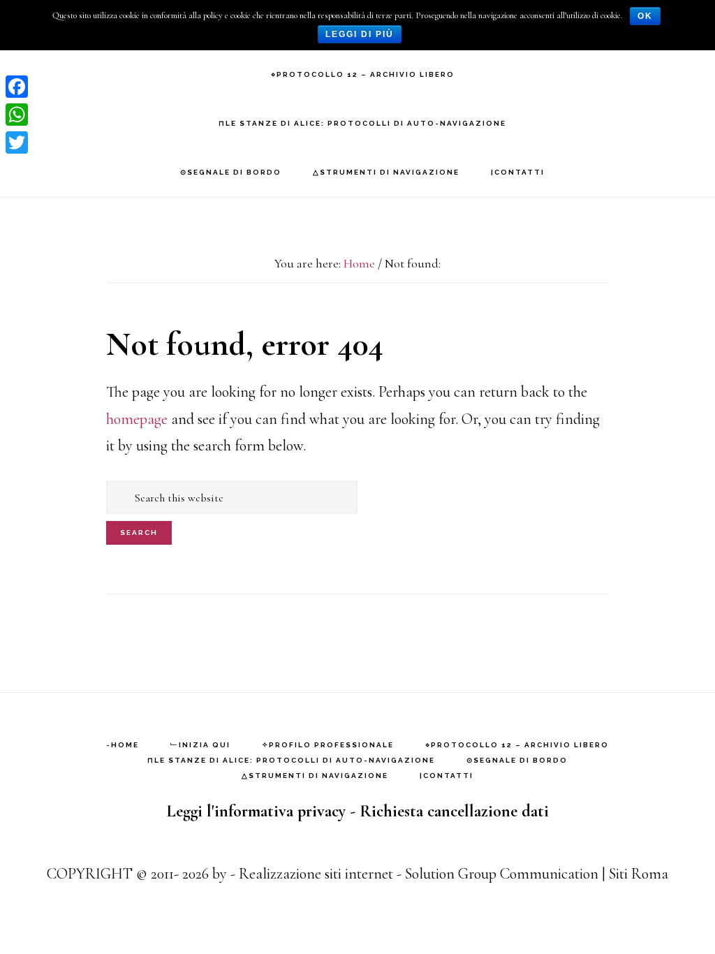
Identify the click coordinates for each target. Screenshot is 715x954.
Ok (645, 16)
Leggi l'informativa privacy (256, 811)
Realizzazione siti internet (316, 874)
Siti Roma (638, 874)
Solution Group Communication (501, 874)
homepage (137, 419)
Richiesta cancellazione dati (454, 811)
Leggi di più (359, 34)
